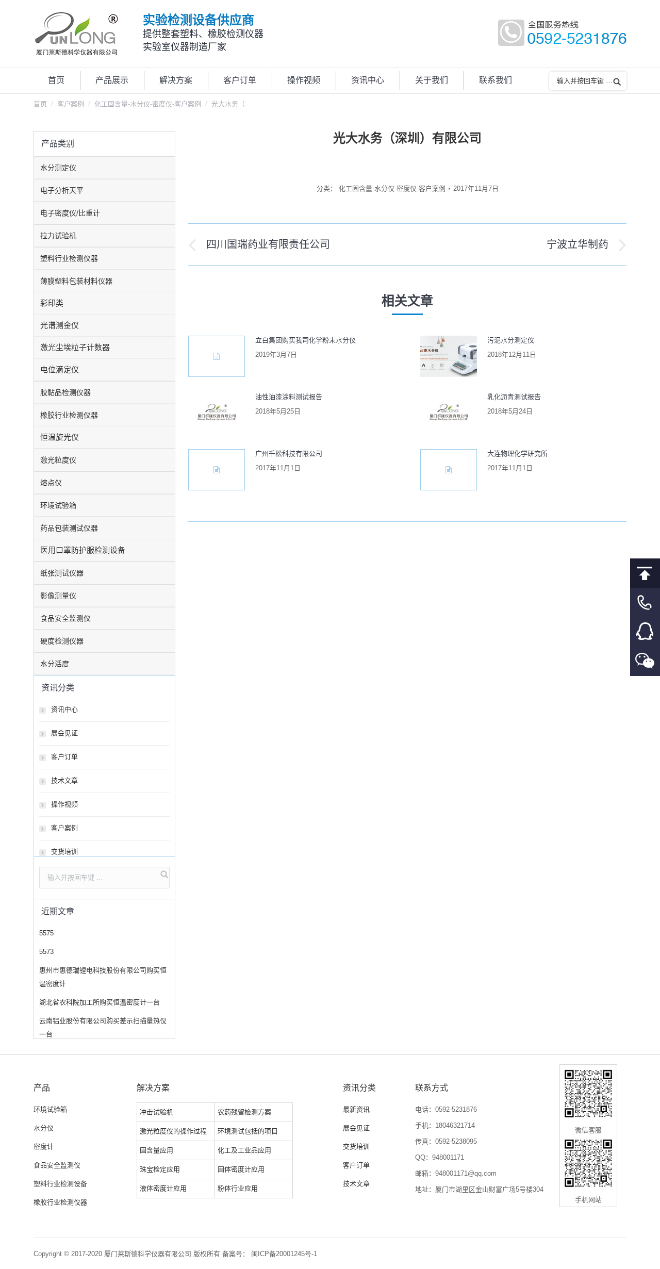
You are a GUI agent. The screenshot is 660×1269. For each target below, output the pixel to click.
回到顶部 (645, 573)
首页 (40, 104)
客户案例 (70, 104)
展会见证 (64, 733)
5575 (46, 933)
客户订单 (64, 757)
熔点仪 (51, 483)
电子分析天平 (62, 190)
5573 (46, 951)
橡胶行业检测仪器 (69, 415)
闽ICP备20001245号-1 (284, 1254)
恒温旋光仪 (59, 437)
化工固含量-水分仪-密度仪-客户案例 (147, 104)
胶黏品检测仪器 (65, 392)
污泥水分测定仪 (510, 340)
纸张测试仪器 (62, 573)
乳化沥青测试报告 (514, 397)
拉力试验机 (58, 236)
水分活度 (54, 664)
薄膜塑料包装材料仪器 (76, 281)
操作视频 (64, 804)
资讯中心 (64, 709)
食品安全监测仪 (65, 618)
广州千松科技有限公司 (288, 453)
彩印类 (51, 303)
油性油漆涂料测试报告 (288, 397)
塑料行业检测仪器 (69, 258)
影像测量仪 (58, 595)
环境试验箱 (58, 505)
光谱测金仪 (59, 325)
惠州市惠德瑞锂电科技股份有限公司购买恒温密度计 (103, 976)
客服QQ (645, 632)
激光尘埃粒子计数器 (75, 347)
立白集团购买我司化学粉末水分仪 (305, 340)
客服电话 (645, 602)
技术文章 (64, 780)
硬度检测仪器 (62, 641)
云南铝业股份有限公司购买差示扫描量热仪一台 (103, 1027)
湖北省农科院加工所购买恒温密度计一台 (99, 1002)
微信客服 (645, 661)
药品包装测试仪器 (69, 528)
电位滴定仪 (59, 369)
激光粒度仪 (58, 460)
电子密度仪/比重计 (70, 213)
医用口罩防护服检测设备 (82, 550)
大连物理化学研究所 (517, 453)
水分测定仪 (58, 167)
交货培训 (64, 851)
